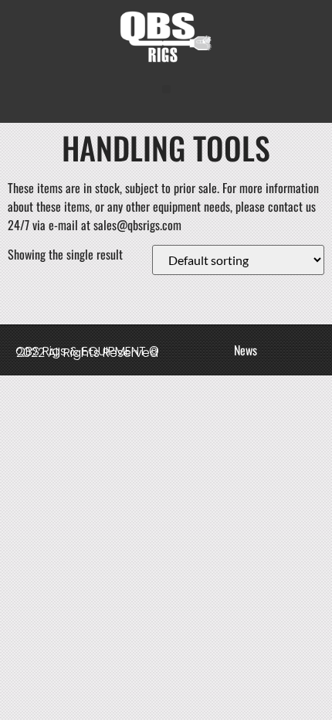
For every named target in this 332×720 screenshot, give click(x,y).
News (245, 350)
